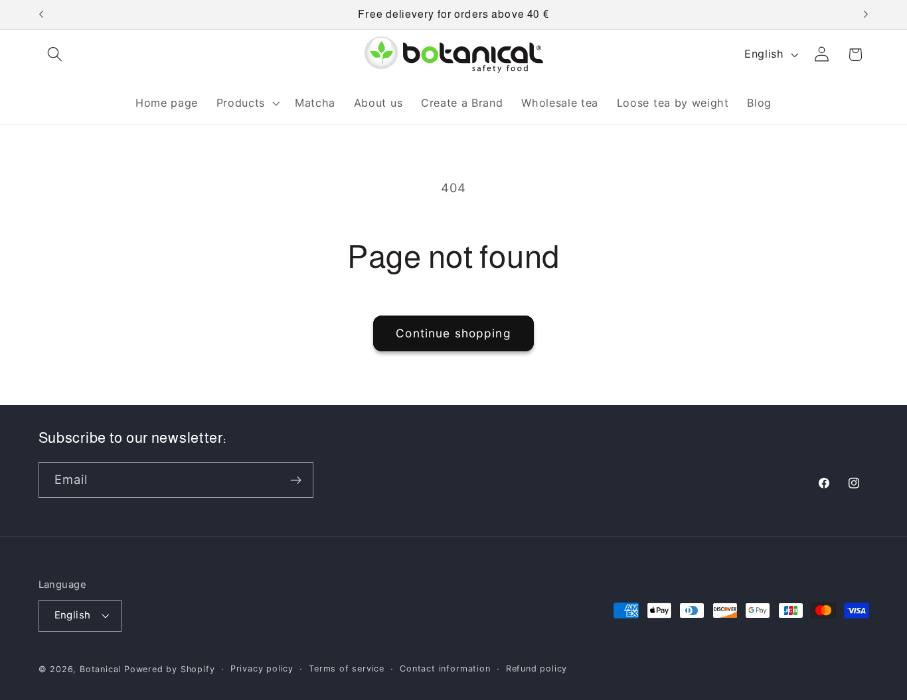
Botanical (102, 669)
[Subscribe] (296, 480)
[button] (55, 55)
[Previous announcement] (41, 14)
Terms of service (346, 668)
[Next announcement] (865, 14)
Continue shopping (453, 333)
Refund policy (536, 668)
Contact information (445, 668)
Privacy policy (261, 668)
